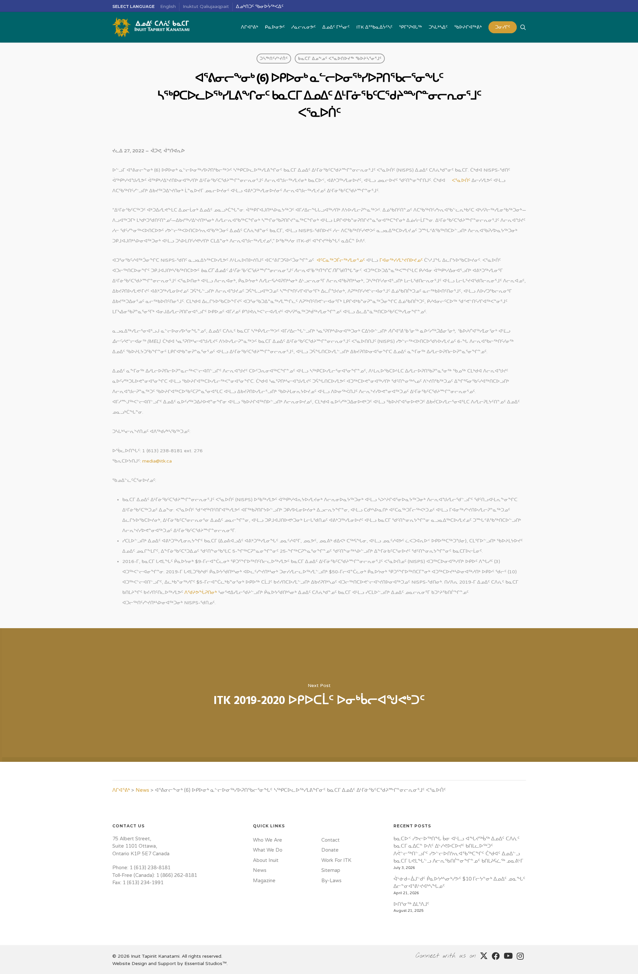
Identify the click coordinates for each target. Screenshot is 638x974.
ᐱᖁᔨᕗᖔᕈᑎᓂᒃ (200, 592)
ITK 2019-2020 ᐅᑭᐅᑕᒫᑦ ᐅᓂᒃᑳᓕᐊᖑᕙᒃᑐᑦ (319, 695)
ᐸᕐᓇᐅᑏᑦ (461, 180)
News (142, 790)
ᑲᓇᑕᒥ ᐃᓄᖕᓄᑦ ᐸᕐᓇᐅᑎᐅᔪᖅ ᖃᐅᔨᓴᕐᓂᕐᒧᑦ (339, 58)
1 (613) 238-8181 (150, 868)
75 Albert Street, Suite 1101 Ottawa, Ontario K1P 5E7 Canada (140, 846)
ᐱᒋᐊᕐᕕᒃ (121, 790)
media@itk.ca (157, 461)
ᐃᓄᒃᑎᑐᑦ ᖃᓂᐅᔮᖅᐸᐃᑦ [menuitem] (259, 6)
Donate (330, 850)
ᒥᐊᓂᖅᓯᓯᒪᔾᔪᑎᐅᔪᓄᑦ (401, 260)
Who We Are (267, 840)
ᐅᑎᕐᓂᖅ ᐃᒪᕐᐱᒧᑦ (411, 904)
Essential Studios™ (205, 963)
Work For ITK (336, 860)
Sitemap (330, 870)
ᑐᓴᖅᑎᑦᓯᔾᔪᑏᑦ (274, 58)
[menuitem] (168, 7)
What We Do (267, 850)
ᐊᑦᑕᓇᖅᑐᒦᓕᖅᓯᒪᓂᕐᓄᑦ (341, 260)
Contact (330, 840)
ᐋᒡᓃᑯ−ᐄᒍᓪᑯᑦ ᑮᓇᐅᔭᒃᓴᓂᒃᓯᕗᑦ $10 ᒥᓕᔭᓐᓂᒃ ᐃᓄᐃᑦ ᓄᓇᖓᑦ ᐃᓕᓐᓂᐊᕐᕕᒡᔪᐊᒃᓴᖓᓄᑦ (459, 883)
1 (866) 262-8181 (176, 875)
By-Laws (331, 881)
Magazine (264, 881)
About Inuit (265, 860)
